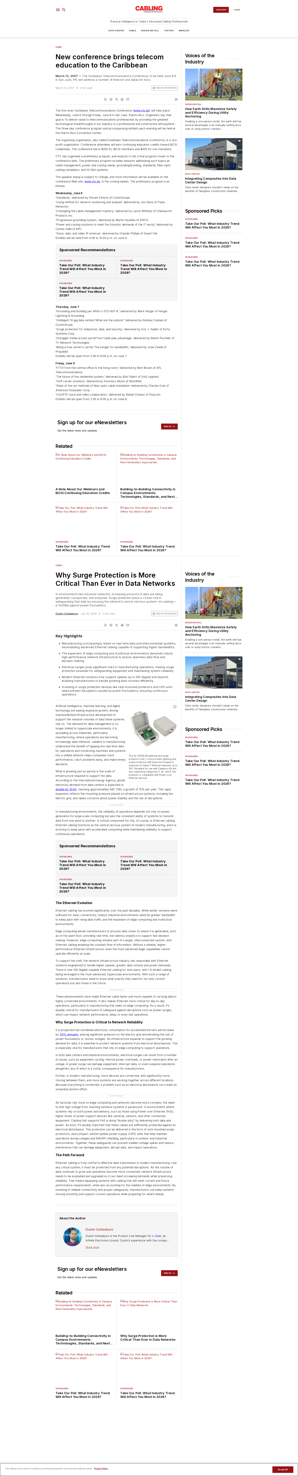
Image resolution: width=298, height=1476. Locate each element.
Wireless (184, 30)
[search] (63, 9)
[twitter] (116, 99)
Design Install (150, 30)
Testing (169, 30)
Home (59, 47)
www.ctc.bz (141, 110)
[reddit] (122, 99)
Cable (132, 30)
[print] (176, 99)
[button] (58, 9)
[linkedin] (111, 99)
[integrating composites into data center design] (213, 154)
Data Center (116, 30)
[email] (127, 99)
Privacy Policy (101, 1468)
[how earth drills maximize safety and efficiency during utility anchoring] (213, 84)
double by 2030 (66, 789)
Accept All (283, 1469)
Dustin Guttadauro (67, 613)
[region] (149, 1469)
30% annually (69, 1034)
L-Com (156, 1236)
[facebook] (105, 99)
